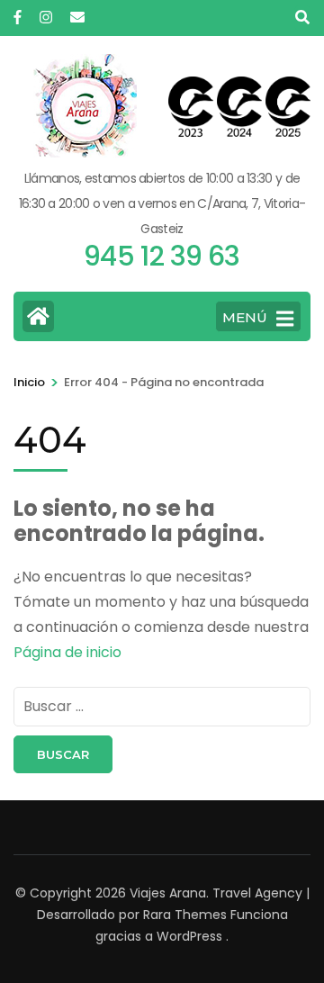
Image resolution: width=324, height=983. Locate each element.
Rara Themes (185, 915)
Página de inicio (68, 652)
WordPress (189, 936)
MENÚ (244, 317)
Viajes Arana (168, 893)
